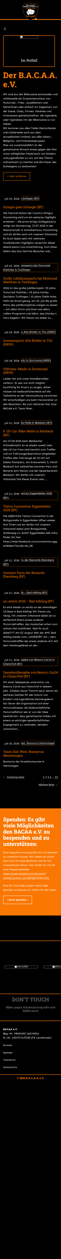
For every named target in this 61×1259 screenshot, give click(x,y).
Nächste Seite (48, 784)
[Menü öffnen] (5, 29)
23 (56, 777)
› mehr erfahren (16, 176)
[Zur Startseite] (30, 11)
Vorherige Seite (13, 777)
